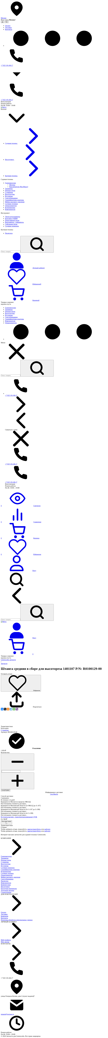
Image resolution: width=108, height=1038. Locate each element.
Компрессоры (6, 885)
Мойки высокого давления (10, 877)
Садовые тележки (7, 873)
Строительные (6, 892)
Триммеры (4, 858)
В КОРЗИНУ (5, 790)
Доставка (4, 914)
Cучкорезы (5, 730)
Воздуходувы (5, 864)
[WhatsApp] (14, 709)
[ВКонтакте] (2, 709)
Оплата (3, 912)
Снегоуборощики (7, 879)
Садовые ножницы (8, 868)
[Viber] (17, 709)
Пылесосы (4, 881)
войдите (47, 829)
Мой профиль (6, 940)
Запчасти (4, 663)
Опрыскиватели (6, 875)
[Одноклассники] (8, 709)
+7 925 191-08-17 (7, 65)
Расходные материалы (9, 888)
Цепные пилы (6, 860)
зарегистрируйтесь (34, 829)
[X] (5, 709)
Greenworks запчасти (8, 660)
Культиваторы (6, 871)
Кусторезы (4, 866)
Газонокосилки (6, 856)
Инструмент (5, 887)
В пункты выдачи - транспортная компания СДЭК (19, 817)
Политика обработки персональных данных (17, 920)
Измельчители (6, 883)
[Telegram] (11, 709)
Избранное (36, 690)
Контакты (4, 918)
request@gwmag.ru (7, 1014)
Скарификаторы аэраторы (10, 869)
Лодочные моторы (7, 890)
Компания (4, 916)
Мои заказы (5, 942)
